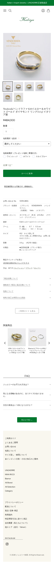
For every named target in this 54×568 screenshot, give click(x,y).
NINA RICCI (9, 474)
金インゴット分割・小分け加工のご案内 (20, 459)
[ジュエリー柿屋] (27, 20)
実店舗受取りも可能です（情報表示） (18, 186)
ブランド (29, 268)
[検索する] (10, 10)
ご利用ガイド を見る (27, 311)
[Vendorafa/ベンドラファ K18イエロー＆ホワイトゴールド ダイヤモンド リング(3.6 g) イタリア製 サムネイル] (7, 86)
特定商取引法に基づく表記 (15, 519)
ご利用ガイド (9, 438)
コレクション (19, 268)
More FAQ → (27, 420)
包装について (9, 451)
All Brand (7, 482)
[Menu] (5, 10)
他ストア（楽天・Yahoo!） (15, 527)
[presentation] (5, 343)
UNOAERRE (9, 470)
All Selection (9, 487)
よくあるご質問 (10, 442)
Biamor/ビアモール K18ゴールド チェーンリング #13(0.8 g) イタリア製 (37, 350)
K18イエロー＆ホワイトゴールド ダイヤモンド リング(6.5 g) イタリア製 (17, 350)
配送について (9, 506)
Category (8, 491)
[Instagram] (7, 544)
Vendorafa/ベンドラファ (16, 263)
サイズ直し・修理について (15, 455)
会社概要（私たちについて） (16, 523)
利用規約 (7, 515)
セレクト (37, 268)
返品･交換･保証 (10, 510)
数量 (5, 125)
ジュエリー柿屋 (22, 555)
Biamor (7, 478)
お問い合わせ (9, 446)
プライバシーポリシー (13, 502)
